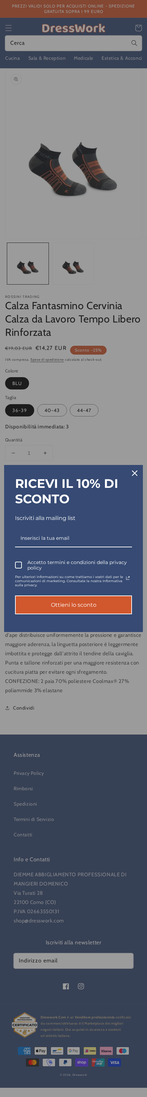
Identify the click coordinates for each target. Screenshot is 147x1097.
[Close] (134, 473)
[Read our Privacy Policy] (128, 578)
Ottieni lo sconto (73, 605)
